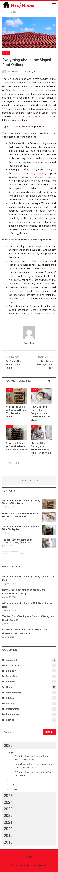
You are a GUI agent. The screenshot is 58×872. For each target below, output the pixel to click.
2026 (8, 745)
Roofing (10, 720)
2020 (8, 829)
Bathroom (11, 671)
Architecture (12, 665)
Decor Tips (11, 676)
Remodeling (12, 714)
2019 (8, 835)
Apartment (11, 660)
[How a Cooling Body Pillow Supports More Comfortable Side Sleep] (42, 396)
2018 (8, 842)
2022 (8, 815)
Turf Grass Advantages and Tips (44, 364)
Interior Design (13, 692)
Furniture (10, 681)
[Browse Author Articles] (29, 332)
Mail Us (29, 857)
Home (6, 53)
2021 (8, 822)
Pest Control (12, 709)
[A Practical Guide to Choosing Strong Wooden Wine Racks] (16, 396)
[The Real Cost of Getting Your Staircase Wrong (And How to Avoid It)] (42, 432)
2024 (8, 802)
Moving (10, 703)
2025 (8, 796)
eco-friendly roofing (34, 173)
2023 (8, 809)
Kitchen (10, 698)
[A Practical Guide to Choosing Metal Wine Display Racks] (16, 432)
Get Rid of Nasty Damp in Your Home (14, 364)
